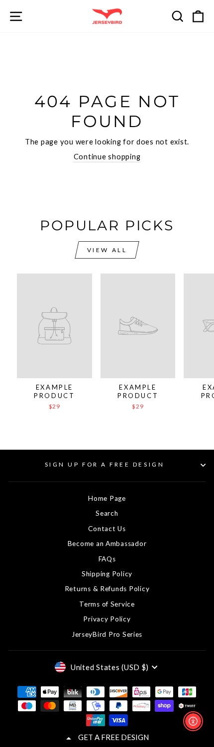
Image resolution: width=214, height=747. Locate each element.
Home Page (107, 498)
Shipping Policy (107, 574)
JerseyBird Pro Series (107, 634)
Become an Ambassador (107, 543)
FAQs (107, 559)
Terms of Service (107, 604)
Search (107, 513)
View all (107, 250)
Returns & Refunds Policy (107, 589)
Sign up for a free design (104, 464)
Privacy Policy (106, 619)
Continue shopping (107, 156)
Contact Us (106, 529)
